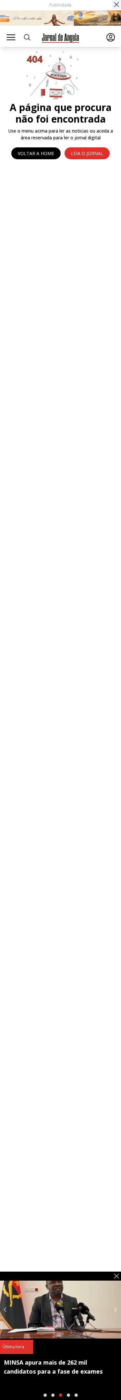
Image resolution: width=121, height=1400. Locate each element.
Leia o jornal (87, 153)
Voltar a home (36, 153)
